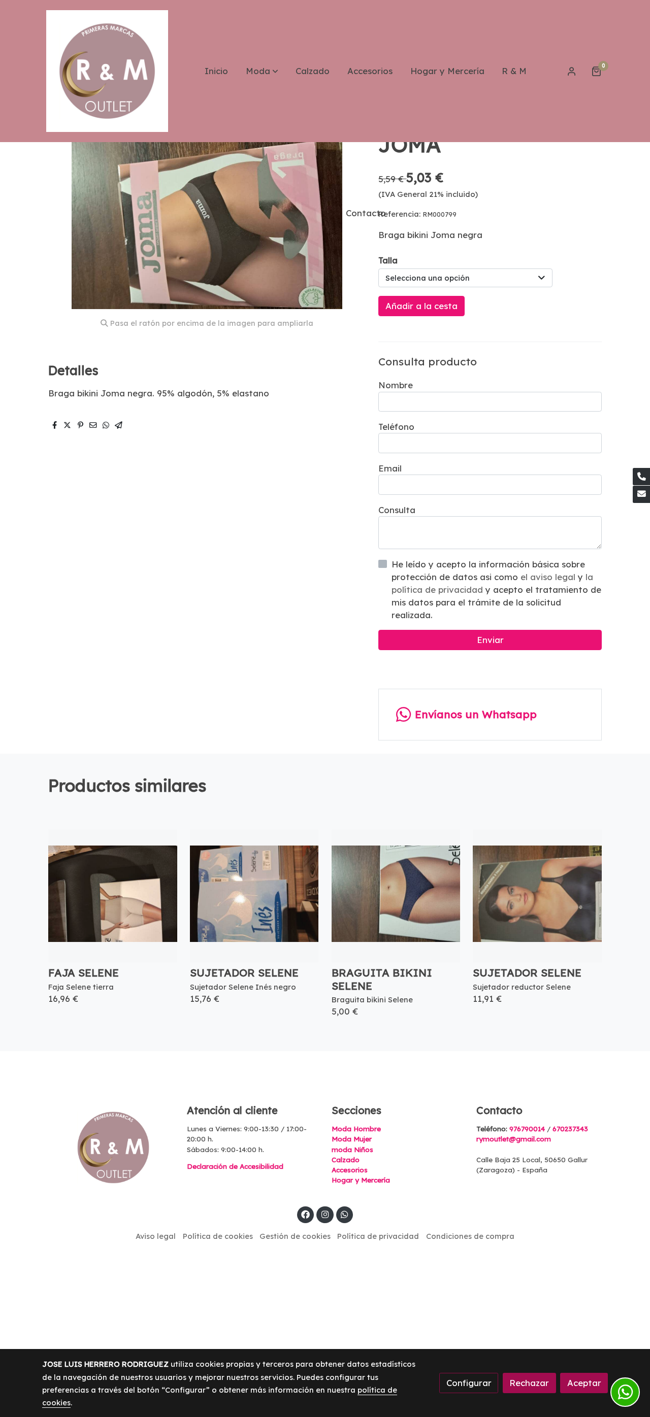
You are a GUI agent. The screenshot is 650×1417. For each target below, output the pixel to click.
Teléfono (396, 426)
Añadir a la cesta (421, 305)
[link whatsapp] (345, 1213)
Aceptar (584, 1382)
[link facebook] (305, 1213)
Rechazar (529, 1382)
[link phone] (641, 476)
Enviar (490, 640)
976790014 (527, 1129)
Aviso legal (156, 1236)
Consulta (396, 509)
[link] (107, 71)
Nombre (395, 385)
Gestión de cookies (295, 1236)
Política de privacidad (378, 1236)
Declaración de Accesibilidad (235, 1166)
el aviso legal (549, 576)
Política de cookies (218, 1236)
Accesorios (350, 1170)
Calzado (346, 1160)
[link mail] (641, 494)
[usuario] (571, 71)
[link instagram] (325, 1213)
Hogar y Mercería (361, 1180)
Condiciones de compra (470, 1236)
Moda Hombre (356, 1129)
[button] (262, 71)
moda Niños (352, 1149)
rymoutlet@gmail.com (513, 1139)
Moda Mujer (352, 1139)
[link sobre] (108, 1147)
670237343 (570, 1129)
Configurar (469, 1382)
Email (390, 468)
